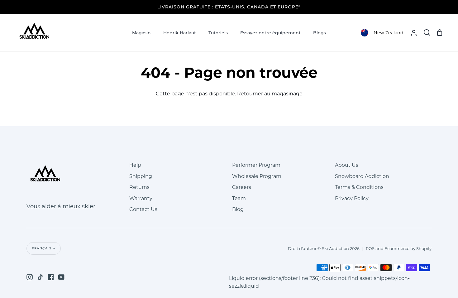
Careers (241, 187)
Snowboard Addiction (362, 176)
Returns (139, 187)
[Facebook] (51, 277)
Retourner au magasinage (270, 94)
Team (239, 198)
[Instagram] (29, 277)
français (41, 248)
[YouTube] (61, 277)
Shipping (140, 176)
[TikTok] (40, 277)
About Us (346, 165)
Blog (238, 209)
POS (370, 248)
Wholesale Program (256, 176)
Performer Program (256, 165)
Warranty (140, 198)
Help (135, 165)
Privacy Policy (352, 198)
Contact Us (143, 209)
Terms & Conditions (359, 187)
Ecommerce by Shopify (408, 248)
